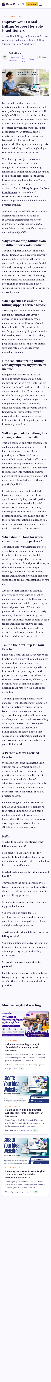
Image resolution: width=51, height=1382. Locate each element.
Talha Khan (15, 53)
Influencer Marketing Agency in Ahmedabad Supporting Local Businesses (22, 1047)
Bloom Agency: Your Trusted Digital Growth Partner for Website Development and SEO (25, 1174)
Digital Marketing (11, 17)
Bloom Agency (11, 1130)
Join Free (32, 4)
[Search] (23, 4)
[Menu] (40, 4)
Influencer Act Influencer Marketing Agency (24, 1065)
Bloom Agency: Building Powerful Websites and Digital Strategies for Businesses (24, 1113)
